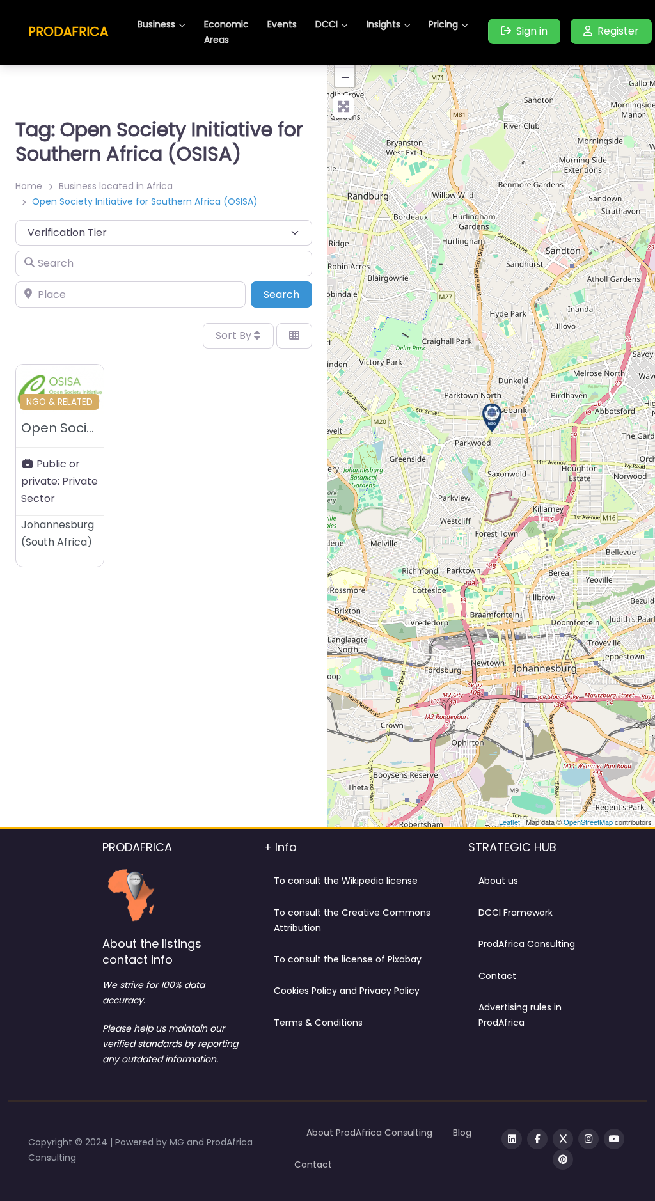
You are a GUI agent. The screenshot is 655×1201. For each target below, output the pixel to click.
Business (156, 24)
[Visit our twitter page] (563, 1139)
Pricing (443, 24)
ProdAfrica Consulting (526, 944)
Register (618, 31)
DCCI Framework (515, 912)
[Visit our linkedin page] (511, 1139)
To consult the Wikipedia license (346, 880)
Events (282, 24)
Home (28, 186)
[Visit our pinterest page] (563, 1159)
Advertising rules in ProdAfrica (520, 1015)
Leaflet (509, 822)
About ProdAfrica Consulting (369, 1132)
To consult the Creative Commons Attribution (352, 920)
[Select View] (294, 336)
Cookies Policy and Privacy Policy (347, 990)
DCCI (326, 24)
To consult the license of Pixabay (348, 959)
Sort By (235, 335)
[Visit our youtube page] (614, 1139)
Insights (383, 24)
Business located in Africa (116, 186)
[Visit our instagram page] (588, 1139)
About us (498, 880)
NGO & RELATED (59, 402)
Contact (497, 975)
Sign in (532, 31)
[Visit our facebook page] (537, 1139)
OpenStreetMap (588, 822)
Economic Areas (226, 32)
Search (288, 294)
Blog (462, 1132)
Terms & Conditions (318, 1022)
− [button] (345, 77)
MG (178, 1142)
